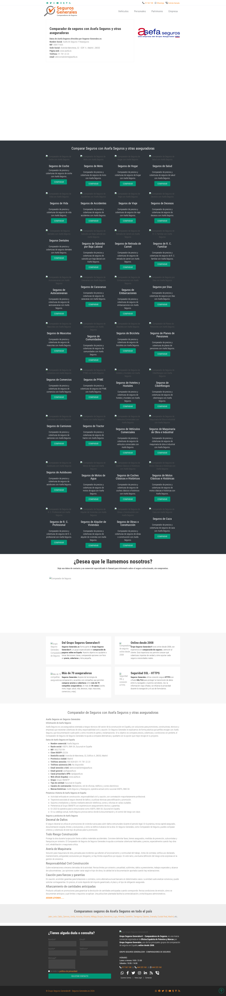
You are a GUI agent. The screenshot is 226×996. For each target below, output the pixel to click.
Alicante (86, 916)
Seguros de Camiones (59, 426)
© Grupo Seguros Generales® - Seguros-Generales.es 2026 (70, 991)
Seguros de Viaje (128, 203)
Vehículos (123, 11)
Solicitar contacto (79, 976)
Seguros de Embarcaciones (128, 291)
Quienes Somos (126, 978)
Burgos (100, 916)
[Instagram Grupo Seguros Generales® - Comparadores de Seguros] (61, 3)
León (55, 916)
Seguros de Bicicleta (127, 333)
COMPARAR (59, 182)
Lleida (72, 916)
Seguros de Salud (162, 166)
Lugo (115, 916)
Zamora (66, 916)
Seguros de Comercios (59, 379)
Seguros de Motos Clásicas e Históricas (162, 477)
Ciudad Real (162, 916)
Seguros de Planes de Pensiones (162, 335)
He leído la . (64, 971)
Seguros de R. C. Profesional (59, 523)
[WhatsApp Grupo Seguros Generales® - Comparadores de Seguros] (54, 3)
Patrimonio (157, 11)
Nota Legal (138, 978)
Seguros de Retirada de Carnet (128, 245)
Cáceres (146, 916)
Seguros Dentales (59, 240)
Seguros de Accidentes (93, 203)
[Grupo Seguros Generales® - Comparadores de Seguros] (88, 15)
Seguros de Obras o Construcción (128, 523)
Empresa (173, 11)
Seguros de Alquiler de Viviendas (93, 523)
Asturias (79, 916)
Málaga (94, 916)
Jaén (50, 916)
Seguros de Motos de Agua (93, 477)
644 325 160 (142, 967)
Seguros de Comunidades (93, 338)
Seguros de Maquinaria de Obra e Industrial (162, 430)
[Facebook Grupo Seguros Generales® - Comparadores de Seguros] (47, 3)
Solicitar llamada (174, 3)
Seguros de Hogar (128, 166)
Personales (140, 11)
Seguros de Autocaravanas (58, 291)
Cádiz (60, 916)
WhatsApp (160, 3)
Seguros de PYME (93, 379)
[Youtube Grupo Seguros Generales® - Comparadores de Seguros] (57, 3)
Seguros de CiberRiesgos (162, 384)
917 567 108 (149, 3)
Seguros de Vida (59, 203)
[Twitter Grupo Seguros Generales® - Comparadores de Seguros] (51, 3)
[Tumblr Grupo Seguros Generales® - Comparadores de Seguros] (63, 3)
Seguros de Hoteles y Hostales (128, 384)
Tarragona (138, 916)
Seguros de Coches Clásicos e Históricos (128, 477)
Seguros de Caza (162, 518)
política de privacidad (68, 971)
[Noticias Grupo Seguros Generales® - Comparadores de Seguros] (70, 3)
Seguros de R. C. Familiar (162, 245)
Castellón (129, 916)
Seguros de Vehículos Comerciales (128, 430)
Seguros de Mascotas (59, 333)
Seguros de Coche (59, 166)
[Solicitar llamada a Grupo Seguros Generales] (157, 973)
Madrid (171, 916)
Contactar (148, 978)
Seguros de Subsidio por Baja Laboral (93, 245)
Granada (153, 916)
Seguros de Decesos (162, 203)
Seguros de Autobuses (59, 472)
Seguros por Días (162, 287)
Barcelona (108, 916)
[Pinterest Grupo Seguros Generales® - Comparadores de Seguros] (66, 3)
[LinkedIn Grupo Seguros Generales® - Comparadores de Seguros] (145, 973)
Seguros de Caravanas (93, 287)
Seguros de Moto (93, 166)
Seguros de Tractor (93, 426)
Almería (121, 916)
